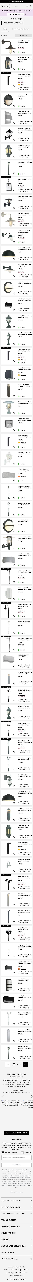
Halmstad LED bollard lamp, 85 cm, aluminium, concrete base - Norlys (24, 1030)
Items (5, 29)
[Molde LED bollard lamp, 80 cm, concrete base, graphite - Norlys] (16, 916)
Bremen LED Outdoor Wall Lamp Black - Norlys (25, 520)
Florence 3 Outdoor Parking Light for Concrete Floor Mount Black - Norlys (25, 689)
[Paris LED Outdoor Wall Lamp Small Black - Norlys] (16, 797)
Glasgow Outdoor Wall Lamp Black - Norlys (24, 146)
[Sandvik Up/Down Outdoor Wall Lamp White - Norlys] (16, 593)
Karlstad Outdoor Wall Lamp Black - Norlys (24, 231)
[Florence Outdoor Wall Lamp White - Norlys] (16, 865)
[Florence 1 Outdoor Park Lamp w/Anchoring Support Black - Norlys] (16, 610)
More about (7, 1252)
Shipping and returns (13, 1213)
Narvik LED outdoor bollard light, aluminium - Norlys (25, 809)
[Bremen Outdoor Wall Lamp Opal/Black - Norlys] (16, 288)
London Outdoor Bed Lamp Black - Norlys (25, 163)
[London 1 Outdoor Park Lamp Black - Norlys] (16, 509)
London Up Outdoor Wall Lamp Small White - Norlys (25, 453)
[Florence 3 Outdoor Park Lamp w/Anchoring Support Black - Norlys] (16, 729)
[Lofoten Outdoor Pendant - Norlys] (16, 185)
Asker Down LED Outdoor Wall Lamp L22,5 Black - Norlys (24, 962)
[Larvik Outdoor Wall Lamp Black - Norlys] (16, 202)
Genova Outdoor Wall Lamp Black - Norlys (23, 826)
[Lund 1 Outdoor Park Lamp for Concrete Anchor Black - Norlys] (16, 576)
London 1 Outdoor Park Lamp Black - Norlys (24, 503)
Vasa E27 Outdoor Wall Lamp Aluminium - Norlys (24, 554)
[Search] (27, 6)
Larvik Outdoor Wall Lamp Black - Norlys (25, 197)
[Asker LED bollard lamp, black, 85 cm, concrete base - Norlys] (16, 82)
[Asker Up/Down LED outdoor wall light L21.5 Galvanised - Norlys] (16, 475)
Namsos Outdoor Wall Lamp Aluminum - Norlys (24, 419)
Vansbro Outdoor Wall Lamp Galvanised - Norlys (24, 214)
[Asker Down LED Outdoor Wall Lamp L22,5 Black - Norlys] (16, 968)
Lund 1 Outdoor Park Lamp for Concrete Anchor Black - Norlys (25, 571)
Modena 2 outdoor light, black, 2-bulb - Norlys (24, 758)
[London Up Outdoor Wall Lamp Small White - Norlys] (16, 458)
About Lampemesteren (13, 1246)
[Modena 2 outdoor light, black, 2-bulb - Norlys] (16, 764)
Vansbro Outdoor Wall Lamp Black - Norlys (24, 41)
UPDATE (15, 14)
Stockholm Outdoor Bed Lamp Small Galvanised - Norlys (24, 402)
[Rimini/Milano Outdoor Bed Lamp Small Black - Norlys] (16, 338)
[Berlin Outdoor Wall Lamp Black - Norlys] (16, 100)
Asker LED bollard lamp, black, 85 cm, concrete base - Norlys (24, 75)
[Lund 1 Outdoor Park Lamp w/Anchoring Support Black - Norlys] (16, 644)
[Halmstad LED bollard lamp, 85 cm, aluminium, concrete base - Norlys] (16, 1035)
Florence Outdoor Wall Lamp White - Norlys (24, 860)
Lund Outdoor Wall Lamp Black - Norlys (24, 265)
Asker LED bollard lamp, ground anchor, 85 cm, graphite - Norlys (24, 350)
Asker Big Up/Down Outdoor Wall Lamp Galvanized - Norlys (23, 656)
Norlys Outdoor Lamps (12, 23)
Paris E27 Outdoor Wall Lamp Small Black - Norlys (25, 248)
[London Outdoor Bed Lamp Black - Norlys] (16, 168)
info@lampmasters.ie (17, 1275)
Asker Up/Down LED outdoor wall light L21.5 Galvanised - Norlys (24, 470)
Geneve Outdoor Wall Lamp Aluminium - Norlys (24, 112)
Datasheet (23, 84)
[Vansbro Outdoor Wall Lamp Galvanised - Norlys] (16, 219)
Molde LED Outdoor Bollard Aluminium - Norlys (25, 894)
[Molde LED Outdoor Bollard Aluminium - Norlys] (16, 899)
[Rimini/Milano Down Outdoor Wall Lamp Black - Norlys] (16, 780)
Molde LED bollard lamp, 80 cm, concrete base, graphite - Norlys (24, 911)
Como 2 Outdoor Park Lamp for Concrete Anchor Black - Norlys (25, 877)
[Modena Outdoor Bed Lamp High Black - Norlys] (16, 1052)
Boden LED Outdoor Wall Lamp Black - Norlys (24, 979)
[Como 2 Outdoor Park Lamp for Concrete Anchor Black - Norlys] (16, 883)
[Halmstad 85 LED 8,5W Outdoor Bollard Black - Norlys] (16, 390)
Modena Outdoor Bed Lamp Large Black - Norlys (25, 707)
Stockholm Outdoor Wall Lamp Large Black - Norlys (25, 537)
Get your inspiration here (15, 1133)
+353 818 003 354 (20, 1273)
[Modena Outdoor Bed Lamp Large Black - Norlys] (16, 712)
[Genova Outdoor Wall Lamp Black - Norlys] (16, 831)
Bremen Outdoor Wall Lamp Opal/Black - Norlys (24, 282)
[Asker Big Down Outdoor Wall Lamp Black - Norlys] (16, 1001)
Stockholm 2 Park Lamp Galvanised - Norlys (24, 1013)
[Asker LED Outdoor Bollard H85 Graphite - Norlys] (16, 441)
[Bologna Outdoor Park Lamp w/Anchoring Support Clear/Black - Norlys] (16, 934)
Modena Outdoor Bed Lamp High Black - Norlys (24, 1047)
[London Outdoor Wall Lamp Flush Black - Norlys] (16, 63)
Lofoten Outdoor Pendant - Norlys (25, 179)
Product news (9, 1259)
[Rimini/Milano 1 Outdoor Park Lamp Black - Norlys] (16, 492)
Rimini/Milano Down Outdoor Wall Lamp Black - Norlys (24, 775)
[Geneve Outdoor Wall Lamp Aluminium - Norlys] (16, 117)
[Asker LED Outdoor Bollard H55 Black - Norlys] (16, 848)
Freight (5, 1239)
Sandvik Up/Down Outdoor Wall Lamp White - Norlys (25, 588)
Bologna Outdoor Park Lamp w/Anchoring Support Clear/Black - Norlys (24, 928)
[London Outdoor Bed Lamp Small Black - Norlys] (16, 321)
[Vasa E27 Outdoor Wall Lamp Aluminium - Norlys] (16, 559)
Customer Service (10, 1200)
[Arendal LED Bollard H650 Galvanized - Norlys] (16, 678)
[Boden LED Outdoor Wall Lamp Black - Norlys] (16, 985)
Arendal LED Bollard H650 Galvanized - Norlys (25, 672)
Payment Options (10, 1226)
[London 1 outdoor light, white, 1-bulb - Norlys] (16, 627)
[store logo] (11, 6)
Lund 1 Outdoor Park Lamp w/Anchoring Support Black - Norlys (25, 639)
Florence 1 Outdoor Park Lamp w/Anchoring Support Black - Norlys (24, 605)
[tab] (16, 1200)
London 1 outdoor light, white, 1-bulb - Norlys (24, 622)
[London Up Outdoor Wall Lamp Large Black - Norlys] (16, 134)
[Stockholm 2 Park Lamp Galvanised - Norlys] (16, 1018)
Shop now (16, 12)
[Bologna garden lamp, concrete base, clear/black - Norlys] (16, 951)
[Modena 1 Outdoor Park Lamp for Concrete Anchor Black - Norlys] (16, 747)
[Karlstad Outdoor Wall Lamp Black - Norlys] (16, 236)
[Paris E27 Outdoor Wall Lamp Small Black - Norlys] (16, 253)
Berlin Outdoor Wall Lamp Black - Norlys (25, 95)
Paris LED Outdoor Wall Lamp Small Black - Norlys (25, 792)
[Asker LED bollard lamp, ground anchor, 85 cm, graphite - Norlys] (16, 356)
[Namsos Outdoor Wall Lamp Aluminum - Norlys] (16, 424)
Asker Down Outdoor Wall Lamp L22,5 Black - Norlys (25, 299)
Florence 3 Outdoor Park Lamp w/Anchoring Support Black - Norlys (24, 724)
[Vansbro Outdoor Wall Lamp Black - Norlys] (16, 46)
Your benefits (8, 1220)
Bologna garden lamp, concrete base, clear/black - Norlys (25, 945)
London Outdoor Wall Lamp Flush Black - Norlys (24, 58)
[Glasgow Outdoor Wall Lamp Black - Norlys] (16, 151)
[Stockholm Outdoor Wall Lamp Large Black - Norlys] (16, 543)
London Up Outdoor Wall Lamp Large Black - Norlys (25, 129)
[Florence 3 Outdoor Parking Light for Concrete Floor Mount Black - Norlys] (16, 695)
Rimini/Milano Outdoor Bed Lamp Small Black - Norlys (25, 333)
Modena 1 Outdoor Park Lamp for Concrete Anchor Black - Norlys (25, 741)
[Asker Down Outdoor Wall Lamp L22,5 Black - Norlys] (16, 304)
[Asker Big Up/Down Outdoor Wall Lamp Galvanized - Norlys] (16, 661)
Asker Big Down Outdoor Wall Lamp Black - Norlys (24, 996)
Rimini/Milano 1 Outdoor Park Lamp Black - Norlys (24, 486)
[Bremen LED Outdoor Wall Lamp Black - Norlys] (16, 526)
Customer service (10, 1207)
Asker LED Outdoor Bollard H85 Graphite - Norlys (24, 436)
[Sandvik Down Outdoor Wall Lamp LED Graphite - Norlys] (16, 373)
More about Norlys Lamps (20, 29)
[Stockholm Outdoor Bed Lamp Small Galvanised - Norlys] (16, 407)
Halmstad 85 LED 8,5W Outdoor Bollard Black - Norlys (24, 385)
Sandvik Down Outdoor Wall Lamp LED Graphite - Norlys (24, 368)
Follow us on (8, 1233)
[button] (14, 52)
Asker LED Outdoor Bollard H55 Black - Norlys (25, 843)
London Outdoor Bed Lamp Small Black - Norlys (25, 316)
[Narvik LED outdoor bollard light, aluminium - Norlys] (16, 814)
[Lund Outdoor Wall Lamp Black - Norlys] (16, 271)
